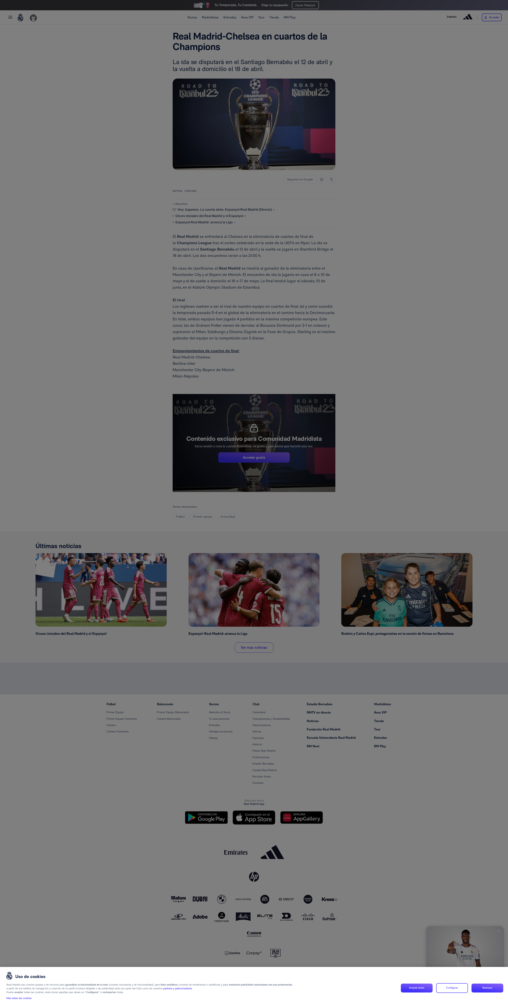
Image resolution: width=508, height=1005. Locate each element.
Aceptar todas (416, 988)
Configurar (452, 988)
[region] (254, 986)
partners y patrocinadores (177, 988)
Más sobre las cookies (19, 998)
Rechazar (487, 988)
